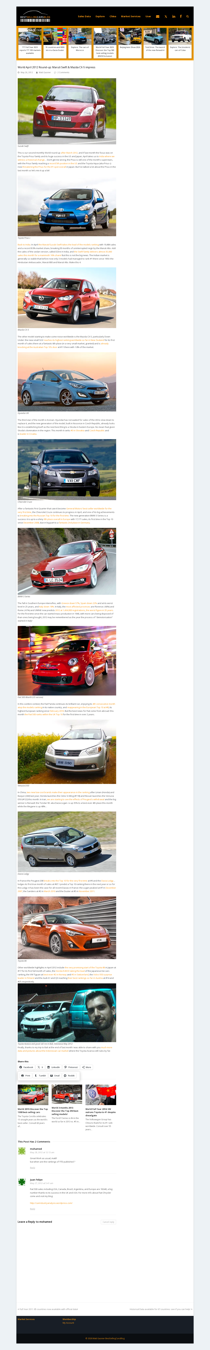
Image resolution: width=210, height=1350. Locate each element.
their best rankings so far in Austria (85, 977)
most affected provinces (78, 606)
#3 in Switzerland (80, 974)
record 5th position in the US (63, 163)
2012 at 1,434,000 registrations (70, 610)
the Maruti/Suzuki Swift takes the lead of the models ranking (69, 244)
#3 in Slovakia (77, 430)
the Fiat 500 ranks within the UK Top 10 (44, 714)
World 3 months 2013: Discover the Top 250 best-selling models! (65, 1111)
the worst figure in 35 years (99, 610)
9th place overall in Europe (57, 519)
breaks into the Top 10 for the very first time (65, 880)
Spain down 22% (89, 603)
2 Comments (63, 72)
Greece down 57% (71, 603)
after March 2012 (69, 152)
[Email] (158, 16)
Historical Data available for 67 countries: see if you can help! (160, 1309)
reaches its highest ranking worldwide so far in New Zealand (74, 340)
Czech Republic (97, 430)
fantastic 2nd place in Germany (74, 522)
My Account (68, 1322)
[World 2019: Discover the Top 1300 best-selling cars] (33, 1095)
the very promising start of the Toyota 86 (85, 967)
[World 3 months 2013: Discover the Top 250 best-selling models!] (67, 1094)
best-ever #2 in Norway (55, 974)
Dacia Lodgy (107, 880)
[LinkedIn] (174, 16)
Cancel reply (108, 1222)
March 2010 (49, 891)
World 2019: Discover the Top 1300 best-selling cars (33, 1111)
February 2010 (57, 710)
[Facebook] (181, 16)
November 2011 (86, 891)
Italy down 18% (46, 606)
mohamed (45, 1222)
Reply (32, 1167)
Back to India (24, 244)
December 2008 (31, 522)
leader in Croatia (28, 433)
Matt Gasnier (45, 72)
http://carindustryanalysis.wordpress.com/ (51, 1203)
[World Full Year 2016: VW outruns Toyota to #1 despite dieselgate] (100, 1095)
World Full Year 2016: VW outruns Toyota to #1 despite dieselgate (100, 1112)
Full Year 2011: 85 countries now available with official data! (49, 1309)
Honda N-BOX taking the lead (70, 970)
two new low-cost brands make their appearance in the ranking (58, 792)
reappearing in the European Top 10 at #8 (88, 707)
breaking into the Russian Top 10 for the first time (44, 515)
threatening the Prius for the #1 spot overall (44, 166)
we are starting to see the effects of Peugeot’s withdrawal (75, 799)
